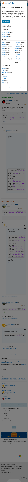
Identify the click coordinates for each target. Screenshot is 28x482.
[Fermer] (26, 3)
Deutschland (4, 46)
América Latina (5, 32)
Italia (3, 56)
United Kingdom (18, 61)
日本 (3, 80)
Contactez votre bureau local (14, 87)
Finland (3, 50)
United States (5, 36)
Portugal (17, 48)
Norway (16, 44)
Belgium (3, 42)
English (17, 56)
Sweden (16, 50)
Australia (4, 68)
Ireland (3, 54)
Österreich (17, 46)
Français (18, 58)
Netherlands (17, 42)
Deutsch (18, 54)
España (3, 48)
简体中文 (5, 76)
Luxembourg (5, 58)
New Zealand (5, 72)
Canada (3, 34)
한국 (3, 82)
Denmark (4, 44)
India (3, 70)
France (3, 52)
